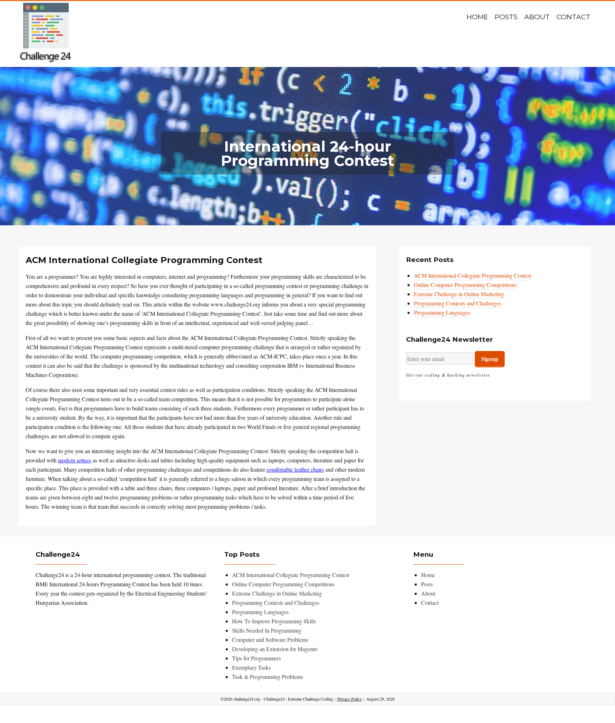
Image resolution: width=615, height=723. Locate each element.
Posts (506, 17)
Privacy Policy (349, 699)
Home (477, 17)
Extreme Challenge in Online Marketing (459, 294)
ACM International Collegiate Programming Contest (472, 275)
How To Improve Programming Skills (274, 621)
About (537, 17)
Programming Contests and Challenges (457, 303)
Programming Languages (442, 312)
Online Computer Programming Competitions (465, 284)
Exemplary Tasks (251, 667)
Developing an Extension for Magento (274, 649)
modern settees (74, 460)
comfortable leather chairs (295, 469)
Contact (573, 17)
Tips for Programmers (256, 658)
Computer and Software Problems (270, 639)
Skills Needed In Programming (266, 630)
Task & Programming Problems (267, 676)
